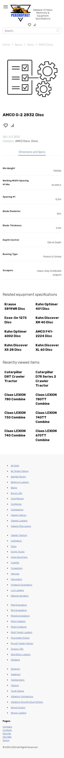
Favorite (7, 733)
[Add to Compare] (13, 125)
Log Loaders (17, 590)
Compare (7, 726)
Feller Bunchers (19, 557)
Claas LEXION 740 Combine (15, 433)
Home (6, 44)
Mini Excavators (19, 610)
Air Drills (15, 465)
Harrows (15, 573)
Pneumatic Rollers (20, 638)
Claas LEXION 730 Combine (15, 415)
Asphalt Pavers (18, 476)
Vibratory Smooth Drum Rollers (27, 702)
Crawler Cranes (18, 515)
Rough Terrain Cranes (22, 643)
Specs (18, 44)
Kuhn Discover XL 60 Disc (47, 347)
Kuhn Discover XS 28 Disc (16, 347)
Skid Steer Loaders (20, 654)
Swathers (15, 674)
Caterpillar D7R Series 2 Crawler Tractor (46, 379)
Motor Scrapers (18, 626)
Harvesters (16, 579)
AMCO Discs (46, 44)
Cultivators (16, 540)
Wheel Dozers (18, 707)
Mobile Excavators (20, 615)
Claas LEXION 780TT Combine (46, 399)
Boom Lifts (16, 493)
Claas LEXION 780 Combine (15, 397)
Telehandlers (17, 680)
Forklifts (15, 562)
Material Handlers (19, 595)
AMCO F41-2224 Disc (44, 334)
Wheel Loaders (18, 713)
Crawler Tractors (19, 535)
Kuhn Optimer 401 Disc (47, 306)
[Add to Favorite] (6, 125)
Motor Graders (18, 621)
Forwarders (16, 568)
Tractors (15, 685)
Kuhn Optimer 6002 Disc (15, 334)
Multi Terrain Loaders (21, 632)
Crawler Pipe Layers (21, 526)
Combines (16, 504)
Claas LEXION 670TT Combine (46, 435)
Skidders (15, 659)
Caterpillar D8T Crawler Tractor (14, 376)
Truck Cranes (17, 691)
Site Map (7, 737)
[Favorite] (29, 25)
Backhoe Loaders (20, 482)
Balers (14, 487)
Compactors (17, 509)
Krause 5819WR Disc (14, 306)
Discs (30, 44)
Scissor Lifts (17, 649)
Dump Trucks (17, 551)
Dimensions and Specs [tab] (32, 152)
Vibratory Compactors (22, 696)
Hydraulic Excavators (21, 584)
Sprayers (15, 669)
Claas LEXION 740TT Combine (46, 417)
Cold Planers (17, 498)
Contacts (7, 730)
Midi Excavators (19, 605)
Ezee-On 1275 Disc (15, 320)
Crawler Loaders (19, 520)
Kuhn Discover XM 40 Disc (47, 320)
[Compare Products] (34, 25)
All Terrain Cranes (19, 471)
